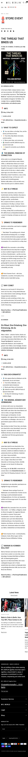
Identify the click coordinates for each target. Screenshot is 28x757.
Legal (3, 710)
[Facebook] (2, 31)
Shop (3, 715)
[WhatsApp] (11, 31)
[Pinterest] (8, 31)
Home (2, 7)
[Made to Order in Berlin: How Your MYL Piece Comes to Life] (12, 605)
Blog (5, 7)
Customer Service (7, 699)
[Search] (23, 2)
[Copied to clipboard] (14, 31)
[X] (5, 31)
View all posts (14, 595)
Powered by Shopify (22, 751)
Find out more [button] (4, 691)
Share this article (6, 28)
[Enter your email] (25, 729)
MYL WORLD (5, 704)
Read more (4, 632)
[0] (26, 2)
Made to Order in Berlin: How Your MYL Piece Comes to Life (11, 618)
